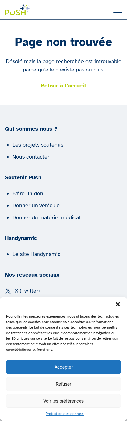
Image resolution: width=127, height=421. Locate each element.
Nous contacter (30, 156)
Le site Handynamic (36, 254)
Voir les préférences (63, 401)
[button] (118, 304)
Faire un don (27, 193)
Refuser (63, 384)
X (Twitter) (27, 290)
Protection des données (65, 413)
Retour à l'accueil (63, 85)
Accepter (64, 367)
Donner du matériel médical (46, 217)
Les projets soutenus (37, 144)
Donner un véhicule (36, 205)
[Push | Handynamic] (17, 9)
